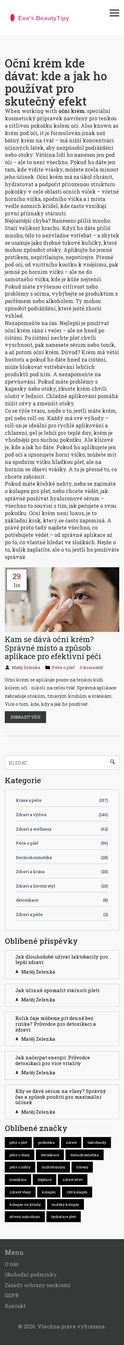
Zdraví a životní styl (62, 886)
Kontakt (15, 1305)
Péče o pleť (63, 667)
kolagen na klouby (25, 1204)
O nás (11, 1264)
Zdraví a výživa (62, 814)
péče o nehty (20, 1167)
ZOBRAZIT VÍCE (25, 717)
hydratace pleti (63, 1216)
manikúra (18, 1179)
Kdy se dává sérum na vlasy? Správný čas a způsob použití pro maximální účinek (60, 1096)
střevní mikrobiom (25, 1216)
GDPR (12, 1295)
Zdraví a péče (62, 914)
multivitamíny (53, 1167)
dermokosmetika (84, 1154)
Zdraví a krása (62, 871)
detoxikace (62, 900)
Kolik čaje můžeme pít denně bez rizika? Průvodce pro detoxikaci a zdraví (55, 1023)
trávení (82, 1167)
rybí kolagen (77, 1192)
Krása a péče (62, 800)
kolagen (49, 1192)
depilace (45, 1179)
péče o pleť (18, 1142)
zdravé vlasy (20, 1192)
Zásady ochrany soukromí (38, 1285)
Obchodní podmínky (31, 1274)
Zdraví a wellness (62, 829)
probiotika (46, 1142)
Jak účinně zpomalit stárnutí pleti (57, 990)
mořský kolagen (65, 1204)
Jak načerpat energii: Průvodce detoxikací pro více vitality (52, 1060)
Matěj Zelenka (26, 667)
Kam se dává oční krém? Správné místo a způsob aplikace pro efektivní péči (53, 647)
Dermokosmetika (62, 857)
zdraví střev (73, 1179)
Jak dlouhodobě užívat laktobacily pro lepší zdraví (61, 959)
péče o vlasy (20, 1154)
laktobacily (97, 1142)
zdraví (71, 1142)
